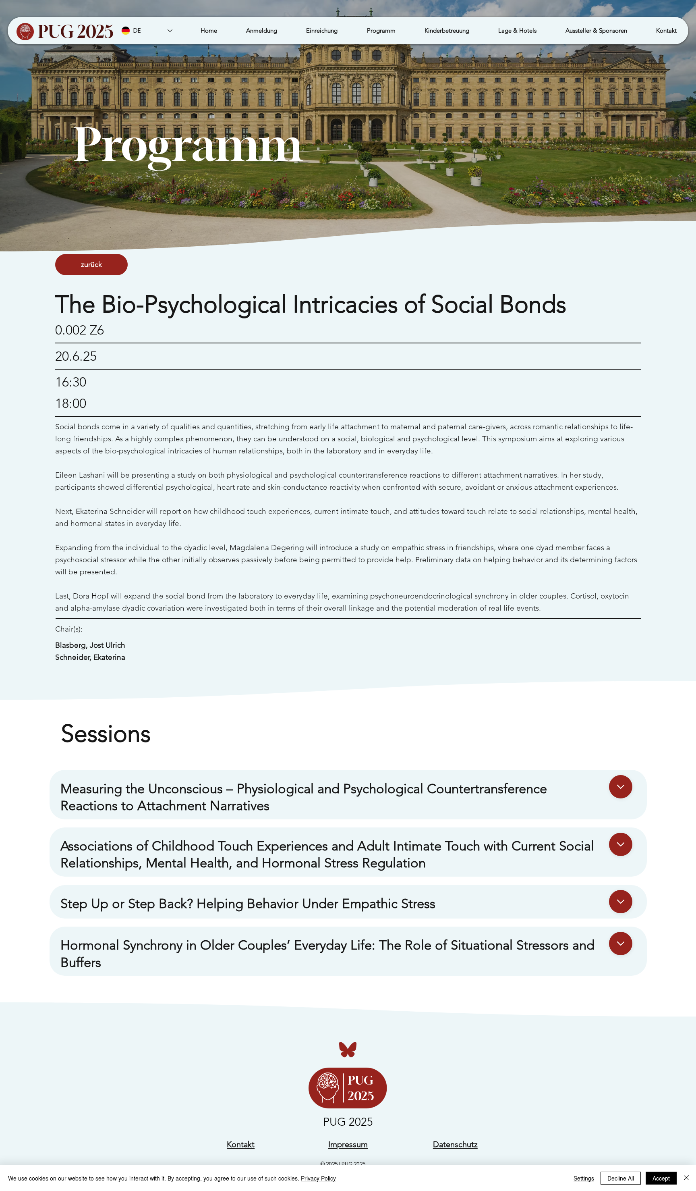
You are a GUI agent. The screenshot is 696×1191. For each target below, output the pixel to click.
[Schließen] (686, 1178)
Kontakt (241, 1144)
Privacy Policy (318, 1178)
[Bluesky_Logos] (347, 1049)
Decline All (620, 1178)
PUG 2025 (76, 32)
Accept (661, 1178)
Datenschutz (455, 1144)
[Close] (620, 786)
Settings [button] (584, 1178)
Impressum (348, 1144)
